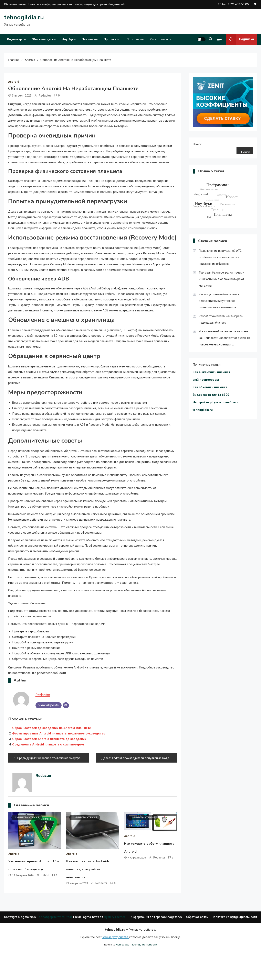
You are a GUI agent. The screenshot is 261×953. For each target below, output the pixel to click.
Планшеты (90, 39)
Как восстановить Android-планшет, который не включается (87, 869)
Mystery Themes (115, 917)
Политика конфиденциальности (50, 4)
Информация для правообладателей (100, 4)
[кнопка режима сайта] (201, 39)
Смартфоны (159, 39)
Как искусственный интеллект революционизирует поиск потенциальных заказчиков (219, 301)
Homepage (122, 944)
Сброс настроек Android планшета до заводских (49, 739)
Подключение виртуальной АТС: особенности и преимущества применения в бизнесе (220, 257)
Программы (135, 39)
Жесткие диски (44, 39)
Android (13, 81)
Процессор (112, 39)
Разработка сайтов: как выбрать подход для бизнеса (221, 319)
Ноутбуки (69, 39)
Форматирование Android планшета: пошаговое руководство (58, 733)
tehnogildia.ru (24, 17)
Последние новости (144, 944)
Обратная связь (15, 4)
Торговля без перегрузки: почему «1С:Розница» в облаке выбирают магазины (221, 279)
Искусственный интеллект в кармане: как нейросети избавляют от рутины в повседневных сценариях (224, 338)
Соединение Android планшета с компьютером (48, 744)
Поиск (197, 144)
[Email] (66, 705)
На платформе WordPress (54, 917)
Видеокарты (16, 39)
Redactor (45, 95)
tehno (45, 875)
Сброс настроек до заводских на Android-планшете (51, 728)
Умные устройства (115, 937)
